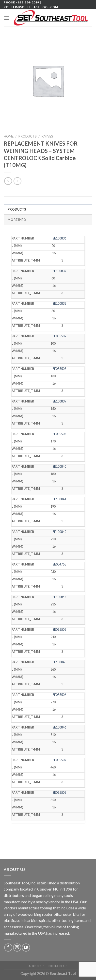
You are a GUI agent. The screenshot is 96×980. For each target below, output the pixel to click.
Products (27, 136)
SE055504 (59, 434)
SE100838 (59, 303)
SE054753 (59, 564)
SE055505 (59, 629)
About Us (36, 966)
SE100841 (59, 499)
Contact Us (57, 966)
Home (9, 136)
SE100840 (59, 466)
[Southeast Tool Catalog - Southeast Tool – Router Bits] (51, 17)
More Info (17, 220)
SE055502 (59, 336)
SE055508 (59, 792)
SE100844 (59, 597)
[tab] (48, 209)
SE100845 (59, 662)
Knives (47, 136)
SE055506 (59, 695)
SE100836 (59, 238)
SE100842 (59, 532)
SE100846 (59, 727)
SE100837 (59, 271)
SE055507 (59, 760)
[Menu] (7, 18)
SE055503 (59, 369)
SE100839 (59, 401)
